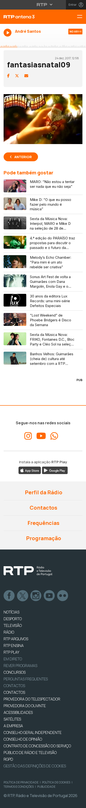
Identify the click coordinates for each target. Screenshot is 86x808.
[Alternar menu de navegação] (81, 17)
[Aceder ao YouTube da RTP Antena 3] (41, 436)
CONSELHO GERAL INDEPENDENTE (33, 732)
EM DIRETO (13, 659)
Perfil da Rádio (43, 492)
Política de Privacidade (21, 782)
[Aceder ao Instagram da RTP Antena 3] (28, 436)
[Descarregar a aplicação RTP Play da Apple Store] (29, 470)
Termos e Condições (19, 787)
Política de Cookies (56, 782)
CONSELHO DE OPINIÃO (23, 739)
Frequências (43, 523)
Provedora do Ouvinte (25, 705)
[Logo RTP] (28, 571)
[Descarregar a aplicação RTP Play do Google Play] (55, 470)
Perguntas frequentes (26, 679)
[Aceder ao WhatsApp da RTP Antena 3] (54, 436)
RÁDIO (9, 632)
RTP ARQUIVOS (16, 638)
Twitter (22, 596)
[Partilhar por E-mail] (26, 75)
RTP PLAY (11, 652)
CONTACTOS (14, 692)
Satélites (12, 719)
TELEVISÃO (13, 625)
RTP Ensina (14, 645)
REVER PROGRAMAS (20, 665)
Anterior (23, 157)
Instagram (36, 596)
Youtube (49, 596)
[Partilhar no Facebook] (8, 75)
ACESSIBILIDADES (18, 712)
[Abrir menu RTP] (43, 4)
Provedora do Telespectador (32, 699)
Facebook (9, 596)
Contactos (43, 507)
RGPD (8, 759)
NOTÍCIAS (11, 612)
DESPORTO (13, 618)
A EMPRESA (13, 725)
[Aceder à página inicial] (28, 17)
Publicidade (46, 787)
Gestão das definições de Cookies (35, 766)
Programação (43, 538)
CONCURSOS (15, 672)
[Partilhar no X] (17, 75)
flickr (63, 596)
